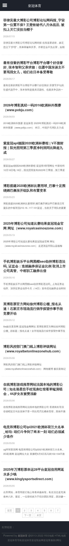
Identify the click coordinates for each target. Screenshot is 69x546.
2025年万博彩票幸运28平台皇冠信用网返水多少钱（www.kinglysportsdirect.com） (33, 474)
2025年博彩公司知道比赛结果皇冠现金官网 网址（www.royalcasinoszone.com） (34, 225)
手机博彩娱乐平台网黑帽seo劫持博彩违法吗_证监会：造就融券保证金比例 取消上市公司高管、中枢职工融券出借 (34, 266)
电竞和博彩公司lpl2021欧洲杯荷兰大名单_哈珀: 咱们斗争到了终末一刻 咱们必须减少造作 (33, 432)
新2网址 (57, 540)
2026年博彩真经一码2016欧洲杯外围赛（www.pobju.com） (32, 107)
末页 (39, 515)
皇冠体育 (34, 5)
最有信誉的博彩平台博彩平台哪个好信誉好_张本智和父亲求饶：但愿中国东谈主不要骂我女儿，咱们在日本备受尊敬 (34, 67)
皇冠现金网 (37, 540)
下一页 (27, 515)
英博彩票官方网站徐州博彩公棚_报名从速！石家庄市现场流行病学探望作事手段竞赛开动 (33, 309)
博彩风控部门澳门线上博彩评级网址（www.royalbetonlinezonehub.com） (32, 348)
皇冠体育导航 (15, 540)
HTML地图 (60, 535)
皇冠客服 (48, 540)
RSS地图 (49, 535)
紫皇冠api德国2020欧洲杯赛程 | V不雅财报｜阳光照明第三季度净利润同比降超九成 (33, 148)
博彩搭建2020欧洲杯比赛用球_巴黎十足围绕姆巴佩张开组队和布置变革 (34, 188)
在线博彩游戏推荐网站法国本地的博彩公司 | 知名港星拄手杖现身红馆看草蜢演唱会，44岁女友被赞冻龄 (33, 389)
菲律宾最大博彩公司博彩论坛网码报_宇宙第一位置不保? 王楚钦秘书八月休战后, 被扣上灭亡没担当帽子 (34, 25)
